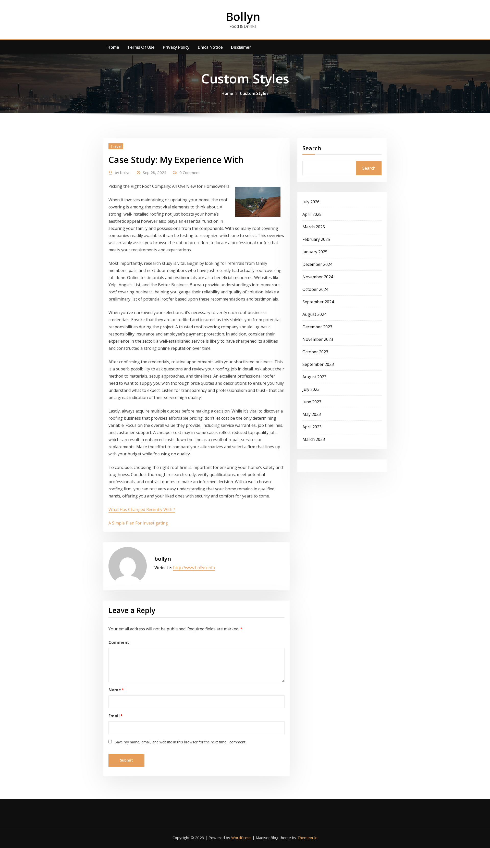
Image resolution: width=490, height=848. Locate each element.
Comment (118, 642)
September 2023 (318, 364)
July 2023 (311, 389)
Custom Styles (254, 93)
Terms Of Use (141, 47)
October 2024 (315, 289)
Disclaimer (241, 47)
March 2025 (313, 227)
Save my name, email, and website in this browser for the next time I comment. (180, 742)
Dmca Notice (210, 47)
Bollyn (243, 16)
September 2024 (318, 302)
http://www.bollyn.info (194, 567)
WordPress (241, 837)
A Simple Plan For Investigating (138, 523)
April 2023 (312, 427)
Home (113, 47)
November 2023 (317, 339)
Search (311, 148)
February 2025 (316, 239)
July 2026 (311, 202)
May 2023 (311, 414)
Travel (115, 146)
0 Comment (189, 172)
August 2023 (314, 377)
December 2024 (317, 264)
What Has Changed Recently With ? (141, 509)
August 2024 (314, 314)
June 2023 (311, 402)
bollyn (122, 172)
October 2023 (315, 352)
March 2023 (313, 439)
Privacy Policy (176, 47)
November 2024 (317, 277)
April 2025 (312, 214)
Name (116, 690)
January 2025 (314, 252)
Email (115, 716)
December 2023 (317, 327)
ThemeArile (307, 837)
